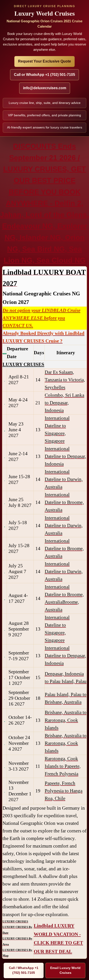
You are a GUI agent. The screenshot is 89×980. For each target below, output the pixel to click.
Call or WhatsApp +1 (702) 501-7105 (44, 75)
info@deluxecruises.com (44, 88)
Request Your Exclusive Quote (44, 61)
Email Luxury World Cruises (65, 970)
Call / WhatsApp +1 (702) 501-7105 (23, 970)
